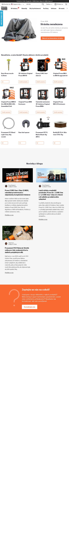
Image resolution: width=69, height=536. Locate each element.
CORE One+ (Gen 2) (38, 1)
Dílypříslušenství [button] (35, 8)
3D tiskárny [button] (15, 8)
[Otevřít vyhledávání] (43, 4)
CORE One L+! (48, 1)
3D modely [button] (62, 8)
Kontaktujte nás (29, 307)
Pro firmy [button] (46, 8)
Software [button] (53, 8)
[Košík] (66, 4)
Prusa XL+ (29, 1)
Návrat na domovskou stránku (52, 38)
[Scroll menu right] (67, 8)
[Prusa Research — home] (4, 8)
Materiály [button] (24, 8)
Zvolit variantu (23, 82)
